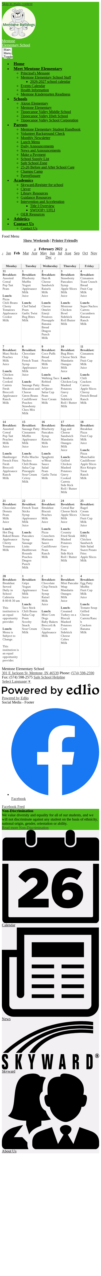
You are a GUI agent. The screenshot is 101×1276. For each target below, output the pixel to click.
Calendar (8, 925)
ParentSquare (30, 176)
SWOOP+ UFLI (42, 210)
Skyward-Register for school (42, 185)
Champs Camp (32, 171)
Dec (49, 257)
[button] (38, 68)
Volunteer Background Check (43, 134)
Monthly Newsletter (35, 138)
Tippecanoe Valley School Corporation (49, 120)
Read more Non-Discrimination (25, 828)
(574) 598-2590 (82, 673)
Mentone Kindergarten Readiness (45, 94)
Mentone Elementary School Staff (46, 77)
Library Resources (34, 193)
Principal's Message (35, 73)
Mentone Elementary (36, 108)
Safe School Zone (34, 163)
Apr (34, 253)
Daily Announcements (37, 146)
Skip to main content (17, 4)
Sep (77, 253)
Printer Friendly (65, 240)
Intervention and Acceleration (42, 202)
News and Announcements (41, 150)
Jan (8, 253)
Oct (85, 253)
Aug (68, 253)
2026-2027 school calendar (50, 82)
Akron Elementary (34, 103)
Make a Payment (33, 155)
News (6, 1019)
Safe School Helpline (49, 677)
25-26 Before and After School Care (47, 167)
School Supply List (35, 159)
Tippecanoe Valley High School (44, 116)
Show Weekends (36, 240)
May (43, 253)
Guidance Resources (36, 197)
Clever (26, 189)
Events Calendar (33, 86)
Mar (26, 253)
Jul (60, 253)
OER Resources (33, 214)
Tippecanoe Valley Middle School (46, 112)
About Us (9, 1151)
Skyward (8, 1071)
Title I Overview (42, 206)
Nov (94, 253)
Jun (52, 253)
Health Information (35, 90)
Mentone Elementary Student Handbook (51, 129)
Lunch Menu (30, 142)
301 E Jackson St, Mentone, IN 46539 (30, 673)
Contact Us (29, 228)
